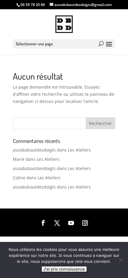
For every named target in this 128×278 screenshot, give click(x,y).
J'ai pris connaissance (64, 269)
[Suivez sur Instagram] (85, 223)
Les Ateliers (79, 150)
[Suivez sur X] (57, 223)
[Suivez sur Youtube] (71, 223)
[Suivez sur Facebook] (43, 223)
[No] (121, 260)
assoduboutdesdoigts (34, 150)
